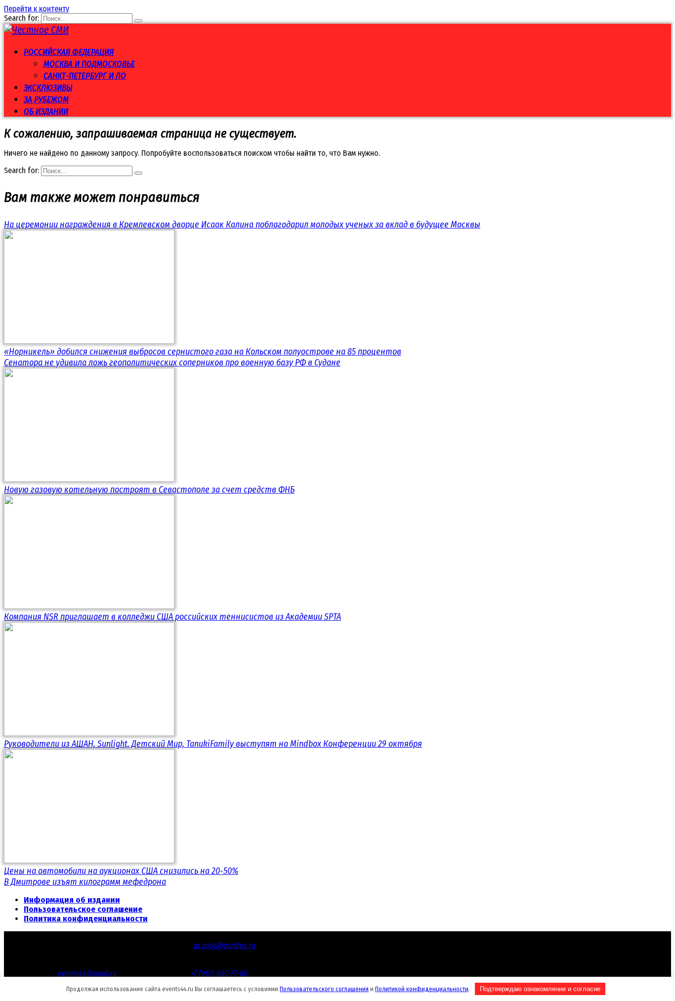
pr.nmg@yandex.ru (224, 945)
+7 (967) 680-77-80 (219, 973)
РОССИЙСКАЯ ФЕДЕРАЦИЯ (69, 52)
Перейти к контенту (36, 8)
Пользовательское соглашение (83, 909)
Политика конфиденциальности (86, 918)
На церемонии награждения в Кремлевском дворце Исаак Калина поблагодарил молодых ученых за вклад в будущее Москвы (242, 224)
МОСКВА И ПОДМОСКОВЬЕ (89, 64)
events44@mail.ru (87, 973)
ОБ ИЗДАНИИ (46, 111)
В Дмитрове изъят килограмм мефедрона (85, 881)
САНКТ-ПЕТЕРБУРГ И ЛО (84, 76)
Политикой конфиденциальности (421, 989)
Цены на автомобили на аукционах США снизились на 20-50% (121, 870)
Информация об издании (72, 900)
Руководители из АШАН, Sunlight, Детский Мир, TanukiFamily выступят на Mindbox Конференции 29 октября (213, 743)
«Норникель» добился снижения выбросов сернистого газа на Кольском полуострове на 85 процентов (202, 351)
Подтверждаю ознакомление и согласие (540, 989)
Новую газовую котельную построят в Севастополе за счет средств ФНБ (149, 489)
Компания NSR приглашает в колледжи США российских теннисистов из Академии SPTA (172, 616)
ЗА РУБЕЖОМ (46, 99)
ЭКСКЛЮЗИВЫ (48, 88)
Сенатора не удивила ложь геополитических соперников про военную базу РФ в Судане (172, 362)
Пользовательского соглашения (324, 989)
